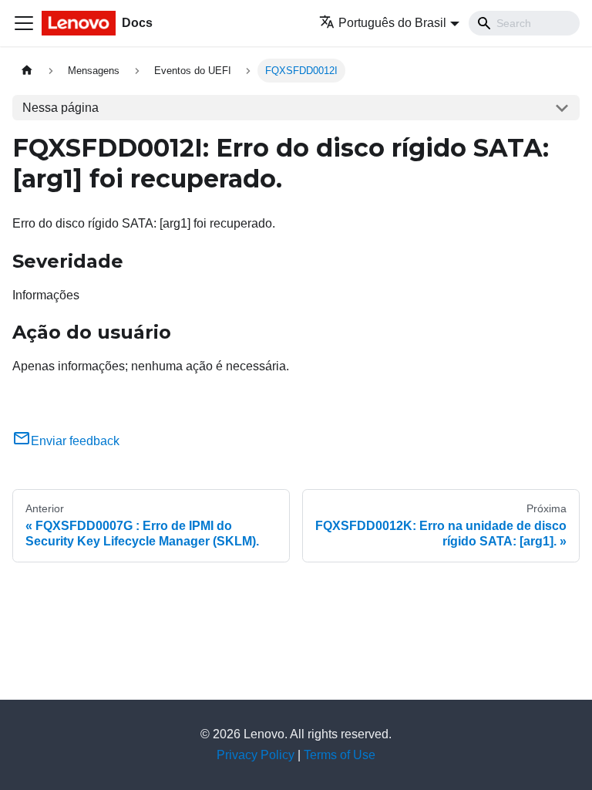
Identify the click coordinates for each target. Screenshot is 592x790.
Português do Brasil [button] (392, 22)
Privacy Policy (255, 754)
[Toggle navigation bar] (23, 23)
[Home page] (27, 71)
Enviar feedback (75, 440)
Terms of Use (339, 754)
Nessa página (60, 107)
